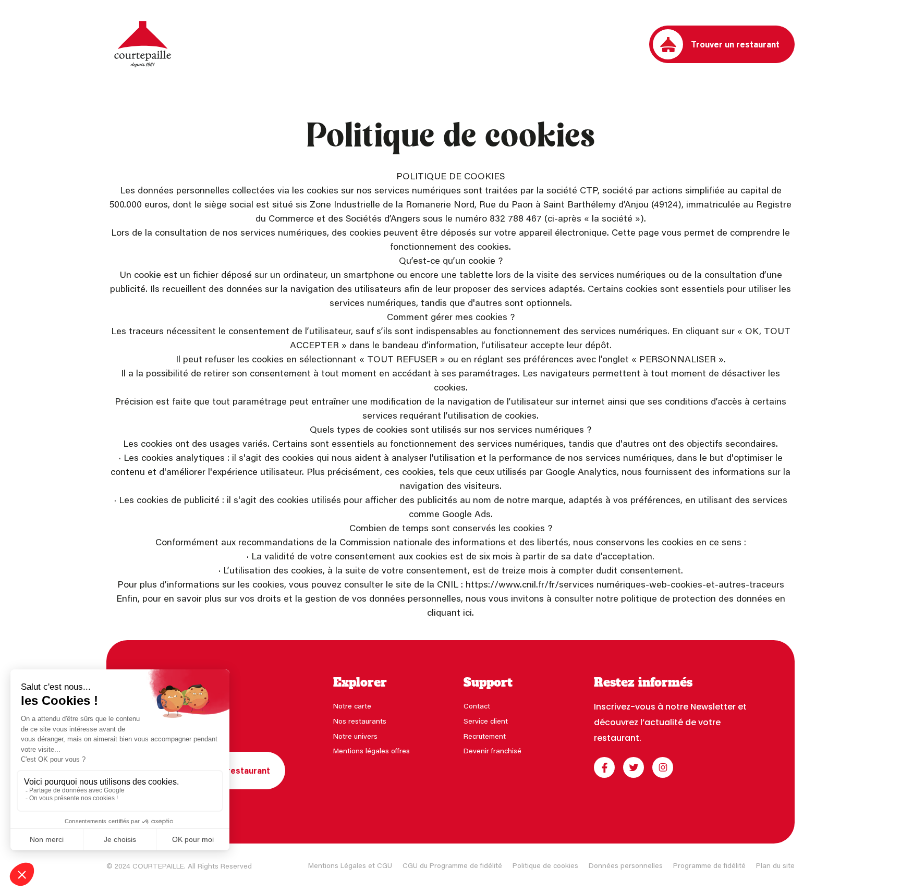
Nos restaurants (359, 721)
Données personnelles (626, 865)
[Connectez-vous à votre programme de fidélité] (634, 44)
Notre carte (352, 706)
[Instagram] (662, 767)
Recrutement (485, 736)
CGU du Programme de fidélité (452, 865)
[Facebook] (604, 767)
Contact (477, 706)
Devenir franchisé (492, 750)
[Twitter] (633, 767)
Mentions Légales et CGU (350, 865)
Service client (486, 721)
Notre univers (355, 736)
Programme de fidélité (709, 865)
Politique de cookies (545, 865)
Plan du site (775, 865)
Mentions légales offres (371, 750)
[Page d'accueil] (142, 44)
